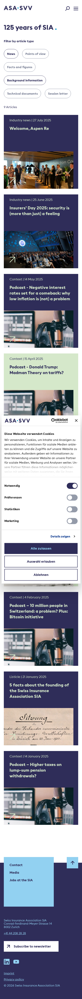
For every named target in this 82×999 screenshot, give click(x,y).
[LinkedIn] (7, 962)
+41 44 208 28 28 (15, 933)
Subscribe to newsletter (32, 946)
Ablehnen (41, 575)
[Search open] (68, 8)
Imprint (9, 973)
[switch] (72, 497)
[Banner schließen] (76, 420)
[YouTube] (16, 962)
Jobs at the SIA (21, 880)
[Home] (13, 8)
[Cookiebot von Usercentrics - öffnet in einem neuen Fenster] (51, 420)
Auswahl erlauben (41, 561)
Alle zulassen (41, 548)
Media (14, 872)
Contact (16, 865)
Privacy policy (14, 979)
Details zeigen (60, 536)
